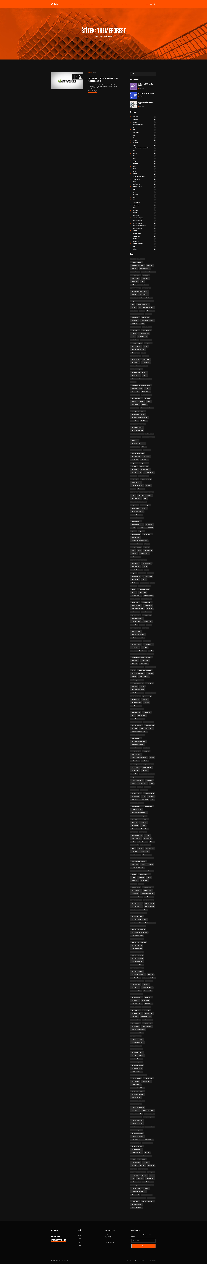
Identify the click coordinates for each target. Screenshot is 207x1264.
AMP (143, 281)
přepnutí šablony (147, 696)
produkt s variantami (136, 702)
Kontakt (124, 4)
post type (134, 676)
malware (150, 573)
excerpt (147, 388)
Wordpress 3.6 (135, 987)
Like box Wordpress (146, 563)
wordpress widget (147, 1143)
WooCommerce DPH (136, 922)
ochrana (145, 628)
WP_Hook (142, 1165)
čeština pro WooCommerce (147, 320)
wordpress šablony (136, 1104)
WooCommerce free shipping (138, 929)
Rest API (146, 747)
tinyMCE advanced (136, 838)
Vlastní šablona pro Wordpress (138, 861)
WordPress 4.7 (145, 1000)
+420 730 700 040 (109, 1243)
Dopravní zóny (146, 359)
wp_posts (134, 1172)
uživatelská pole (150, 848)
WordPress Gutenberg (137, 1058)
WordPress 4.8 (148, 1003)
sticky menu (151, 796)
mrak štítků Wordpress (144, 589)
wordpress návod (148, 1078)
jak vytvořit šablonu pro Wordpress (139, 540)
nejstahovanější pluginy (137, 618)
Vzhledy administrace (144, 874)
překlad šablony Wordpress (138, 689)
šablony (152, 757)
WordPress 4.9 (146, 1007)
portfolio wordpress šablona (145, 670)
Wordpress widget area (137, 1146)
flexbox (148, 401)
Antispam (145, 284)
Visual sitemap (146, 854)
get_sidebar (134, 469)
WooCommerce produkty (137, 955)
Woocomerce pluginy (136, 896)
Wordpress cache (147, 1019)
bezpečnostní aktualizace (137, 301)
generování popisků (136, 450)
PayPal (133, 650)
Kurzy (144, 155)
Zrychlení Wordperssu (136, 1204)
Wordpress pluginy (144, 233)
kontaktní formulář (144, 553)
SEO (151, 764)
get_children (144, 459)
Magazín (144, 158)
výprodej (134, 874)
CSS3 (133, 336)
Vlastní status (135, 864)
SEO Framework (135, 767)
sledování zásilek (143, 783)
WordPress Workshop (136, 1149)
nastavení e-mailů (146, 599)
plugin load (134, 663)
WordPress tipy (144, 241)
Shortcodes (144, 194)
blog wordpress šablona (143, 304)
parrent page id (135, 647)
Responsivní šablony (144, 186)
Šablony (144, 192)
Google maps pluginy (146, 479)
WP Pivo (147, 1152)
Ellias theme (147, 378)
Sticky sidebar (135, 799)
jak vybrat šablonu (136, 534)
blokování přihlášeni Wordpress (146, 307)
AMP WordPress (135, 284)
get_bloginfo (147, 456)
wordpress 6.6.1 (148, 1013)
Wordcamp (150, 974)
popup (133, 670)
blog (133, 304)
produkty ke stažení (136, 705)
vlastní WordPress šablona (138, 867)
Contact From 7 (135, 330)
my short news (143, 592)
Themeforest (143, 822)
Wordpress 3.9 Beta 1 (136, 994)
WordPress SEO (144, 238)
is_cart (133, 527)
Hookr (133, 495)
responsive (134, 728)
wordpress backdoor (146, 1016)
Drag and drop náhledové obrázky (139, 365)
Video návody (144, 210)
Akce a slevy (144, 117)
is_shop (133, 531)
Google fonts (134, 479)
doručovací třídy (135, 362)
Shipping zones (135, 770)
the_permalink (144, 819)
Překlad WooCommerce (137, 692)
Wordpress (144, 231)
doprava (145, 356)
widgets (133, 883)
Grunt (133, 488)
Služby (82, 4)
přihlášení (145, 699)
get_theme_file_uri (149, 472)
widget (149, 877)
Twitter (151, 841)
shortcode (134, 773)
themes (143, 825)
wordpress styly (149, 1126)
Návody (144, 161)
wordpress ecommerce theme (138, 1029)
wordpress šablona (136, 1097)
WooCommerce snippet (137, 968)
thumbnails (142, 832)
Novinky (144, 166)
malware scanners (136, 576)
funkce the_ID (135, 440)
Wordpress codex (147, 1023)
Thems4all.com (144, 828)
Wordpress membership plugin (138, 1075)
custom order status (146, 339)
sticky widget (145, 799)
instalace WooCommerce (137, 511)
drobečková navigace (136, 369)
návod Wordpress (147, 611)
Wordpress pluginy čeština (137, 1087)
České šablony (144, 132)
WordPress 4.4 (148, 997)
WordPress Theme (136, 1139)
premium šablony (135, 696)
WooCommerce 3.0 (149, 903)
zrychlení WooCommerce (148, 1201)
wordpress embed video (137, 1032)
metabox (134, 586)
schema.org (134, 764)
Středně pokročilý (144, 202)
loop (146, 569)
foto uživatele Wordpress (146, 407)
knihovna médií (148, 550)
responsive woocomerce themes (139, 731)
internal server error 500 (137, 524)
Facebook (129, 1260)
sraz (144, 796)
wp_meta (134, 1168)
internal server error (136, 521)
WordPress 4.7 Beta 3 (136, 1003)
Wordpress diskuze (147, 1026)
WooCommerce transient (137, 971)
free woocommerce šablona (138, 424)
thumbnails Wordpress (137, 835)
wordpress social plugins (137, 1120)
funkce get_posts (135, 437)
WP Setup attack (135, 1155)
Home (97, 36)
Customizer (148, 343)
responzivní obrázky (136, 747)
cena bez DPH (145, 317)
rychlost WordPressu (136, 754)
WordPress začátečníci (144, 243)
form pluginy (134, 407)
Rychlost (144, 189)
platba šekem (135, 660)
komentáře (134, 553)
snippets (148, 786)
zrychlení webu (135, 1201)
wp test (133, 1159)
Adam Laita (149, 265)
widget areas (134, 880)
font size (144, 404)
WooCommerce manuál (144, 220)
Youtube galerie (150, 1178)
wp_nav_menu (143, 1168)
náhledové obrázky (136, 595)
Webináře (144, 212)
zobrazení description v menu (138, 1198)
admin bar (134, 268)
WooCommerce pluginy (144, 223)
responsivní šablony (136, 738)
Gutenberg (140, 488)
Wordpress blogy (135, 1019)
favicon (141, 401)
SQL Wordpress (135, 796)
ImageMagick (135, 505)
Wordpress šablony (144, 236)
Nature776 (149, 608)
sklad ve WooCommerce (137, 780)
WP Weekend (142, 1159)
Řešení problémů (144, 184)
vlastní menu (150, 858)
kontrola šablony (135, 556)
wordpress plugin (146, 1081)
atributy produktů (135, 288)
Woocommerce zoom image (138, 974)
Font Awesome (135, 404)
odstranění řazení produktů (138, 637)
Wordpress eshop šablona (137, 1042)
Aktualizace (144, 119)
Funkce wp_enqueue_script (138, 443)
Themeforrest (135, 825)
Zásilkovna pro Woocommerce (138, 1191)
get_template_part (145, 469)
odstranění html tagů (136, 631)
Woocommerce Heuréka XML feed (139, 932)
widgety (141, 883)
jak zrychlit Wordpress (136, 543)
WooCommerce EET (149, 922)
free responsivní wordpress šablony (139, 417)
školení (133, 783)
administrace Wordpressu (148, 271)
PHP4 (151, 650)
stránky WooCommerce (137, 803)
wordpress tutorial (136, 1143)
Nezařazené (144, 163)
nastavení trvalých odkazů (137, 608)
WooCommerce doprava (144, 218)
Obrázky (144, 168)
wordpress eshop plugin (137, 1039)
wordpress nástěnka (136, 1078)
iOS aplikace (149, 524)
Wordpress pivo (135, 1081)
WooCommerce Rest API (137, 958)
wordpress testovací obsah (138, 1136)
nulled (142, 624)
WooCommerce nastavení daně (139, 942)
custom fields (135, 339)
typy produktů (135, 845)
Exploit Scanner (145, 391)
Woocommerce (144, 215)
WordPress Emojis (136, 1036)
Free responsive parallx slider (138, 414)
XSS (133, 1178)
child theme (134, 323)
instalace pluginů (145, 505)
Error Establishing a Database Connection (141, 385)
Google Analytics (143, 475)
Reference (101, 4)
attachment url (146, 288)
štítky (153, 799)
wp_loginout (151, 1165)
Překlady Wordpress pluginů (144, 176)
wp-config (144, 1175)
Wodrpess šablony (148, 887)
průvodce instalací (136, 712)
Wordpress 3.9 (147, 990)
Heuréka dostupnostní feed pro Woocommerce (142, 492)
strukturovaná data (148, 806)
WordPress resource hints (137, 1094)
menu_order (144, 582)
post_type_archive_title (137, 679)
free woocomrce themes (137, 427)
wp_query (142, 1172)
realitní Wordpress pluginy (137, 718)
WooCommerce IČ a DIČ (137, 935)
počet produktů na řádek (137, 667)
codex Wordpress (135, 327)
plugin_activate (144, 663)
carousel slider (135, 317)
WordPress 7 (134, 1016)
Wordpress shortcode (136, 1113)
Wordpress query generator (138, 1091)
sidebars (151, 773)
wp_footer (146, 1162)
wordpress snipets (149, 1113)
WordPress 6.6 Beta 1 (136, 1013)
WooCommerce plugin (137, 948)
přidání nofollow (135, 699)
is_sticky (141, 531)
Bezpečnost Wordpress (146, 297)
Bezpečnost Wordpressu (144, 124)
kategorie (147, 547)
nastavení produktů (136, 605)
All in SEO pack (135, 278)
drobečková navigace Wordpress (139, 372)
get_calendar (135, 459)
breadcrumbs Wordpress (137, 314)
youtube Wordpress (148, 1181)
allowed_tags (135, 281)
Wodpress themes (136, 887)
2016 (133, 259)
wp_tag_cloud (135, 1175)
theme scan (134, 822)
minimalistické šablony (145, 586)
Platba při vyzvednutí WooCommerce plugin (141, 657)
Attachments (144, 122)
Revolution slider (135, 751)
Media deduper (135, 579)
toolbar (133, 841)
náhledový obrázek (148, 595)
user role (140, 848)
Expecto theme (135, 391)
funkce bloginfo (149, 433)
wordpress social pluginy (137, 1123)
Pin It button (134, 654)
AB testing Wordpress (136, 262)
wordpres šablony (136, 984)
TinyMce (147, 835)
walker (133, 877)
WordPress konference (137, 1068)
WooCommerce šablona (137, 961)
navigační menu (135, 611)
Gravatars (148, 485)
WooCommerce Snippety (144, 228)
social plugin (134, 790)
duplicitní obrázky (135, 375)
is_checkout (141, 527)
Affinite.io (54, 4)
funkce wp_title (135, 446)
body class (134, 310)
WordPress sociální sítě (137, 1126)
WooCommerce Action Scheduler (139, 909)
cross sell (134, 333)
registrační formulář (149, 725)
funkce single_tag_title (148, 437)
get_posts (134, 466)
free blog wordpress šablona (138, 411)
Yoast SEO (140, 1178)
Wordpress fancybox (136, 1045)
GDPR (143, 446)
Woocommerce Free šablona (138, 926)
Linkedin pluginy (135, 566)
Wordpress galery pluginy (137, 1055)
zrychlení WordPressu (136, 1207)
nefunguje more (147, 615)
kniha (139, 550)
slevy (152, 783)
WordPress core (135, 1026)
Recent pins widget (136, 722)
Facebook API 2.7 (146, 395)
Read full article (91, 90)
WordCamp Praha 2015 (137, 981)
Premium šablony (144, 179)
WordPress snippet (136, 1117)
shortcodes (142, 773)
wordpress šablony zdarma (138, 1107)
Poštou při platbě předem (137, 683)
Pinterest (143, 654)
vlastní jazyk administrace (137, 858)
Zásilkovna (146, 1188)
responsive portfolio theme (146, 728)
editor (145, 375)
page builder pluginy (136, 644)
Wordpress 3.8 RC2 (136, 990)
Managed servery (152, 1260)
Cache (144, 129)
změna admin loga (147, 1194)
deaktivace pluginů (136, 346)
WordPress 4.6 (135, 1000)
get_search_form (144, 466)
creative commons (147, 330)
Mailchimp (142, 573)
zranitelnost (151, 1198)
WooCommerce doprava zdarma (139, 919)
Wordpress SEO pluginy (148, 1110)
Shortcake (145, 770)
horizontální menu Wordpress (145, 495)
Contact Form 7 (147, 327)
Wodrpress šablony (136, 890)
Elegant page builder (136, 378)
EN (151, 4)
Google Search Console (137, 485)
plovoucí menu (145, 660)
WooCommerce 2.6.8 (136, 903)
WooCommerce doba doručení (138, 913)
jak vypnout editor (148, 534)
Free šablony (144, 142)
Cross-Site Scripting (144, 333)
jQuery (144, 150)
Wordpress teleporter (136, 1130)
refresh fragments (148, 722)
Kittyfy (133, 550)
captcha (148, 314)
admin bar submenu (144, 268)
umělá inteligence (146, 845)
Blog (116, 4)
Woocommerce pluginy (137, 951)
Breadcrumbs (150, 310)
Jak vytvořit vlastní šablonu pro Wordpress (144, 148)
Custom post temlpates (137, 343)
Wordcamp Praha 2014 (149, 977)
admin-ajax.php (135, 271)
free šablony (144, 420)
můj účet (134, 592)
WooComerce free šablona (147, 893)
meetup (144, 579)
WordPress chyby (135, 1023)
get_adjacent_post (136, 456)
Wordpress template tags (137, 1133)
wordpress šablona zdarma (138, 1100)
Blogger (133, 307)
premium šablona (150, 692)
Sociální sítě (144, 790)
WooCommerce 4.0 (149, 906)
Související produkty (149, 793)
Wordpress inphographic (137, 1065)
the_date (144, 815)
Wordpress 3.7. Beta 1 (147, 987)
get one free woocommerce (138, 453)
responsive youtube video (137, 735)
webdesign (141, 877)
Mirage (133, 589)
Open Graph (147, 641)
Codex (144, 135)
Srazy (144, 199)
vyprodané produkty (148, 871)
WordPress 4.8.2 (135, 1007)
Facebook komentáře (136, 398)
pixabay (150, 654)
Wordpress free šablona (137, 1052)
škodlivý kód (149, 780)
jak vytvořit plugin (135, 537)
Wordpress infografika (136, 1062)
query (133, 715)
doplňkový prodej (135, 356)
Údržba (144, 207)
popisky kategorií (150, 667)
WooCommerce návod (137, 945)
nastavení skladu (148, 605)
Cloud (91, 4)
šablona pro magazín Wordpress (139, 757)
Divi (143, 352)
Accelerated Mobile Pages (137, 265)
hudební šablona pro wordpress (139, 501)
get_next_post (144, 463)
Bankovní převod (143, 294)
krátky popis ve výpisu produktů (139, 560)
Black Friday (149, 301)
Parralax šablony (148, 644)
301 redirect (140, 259)
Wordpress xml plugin (136, 1152)
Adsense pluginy (135, 275)
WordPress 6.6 (146, 1010)
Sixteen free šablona (147, 777)
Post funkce (144, 174)
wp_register (151, 1172)
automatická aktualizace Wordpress (139, 291)
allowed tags (145, 278)
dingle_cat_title (135, 352)
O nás (109, 4)
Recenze (144, 181)
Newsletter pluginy (136, 621)
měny (152, 582)
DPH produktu (146, 362)
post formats (150, 673)
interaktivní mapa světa (137, 518)
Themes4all (134, 828)
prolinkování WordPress (137, 709)
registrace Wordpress (136, 725)
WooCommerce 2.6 (148, 900)
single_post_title (135, 777)
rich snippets (146, 751)
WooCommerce (148, 896)
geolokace (147, 450)
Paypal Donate (142, 650)
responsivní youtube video (137, 744)
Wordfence (148, 981)
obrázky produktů (135, 628)
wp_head (134, 1165)
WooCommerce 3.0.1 (136, 906)
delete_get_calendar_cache (138, 349)
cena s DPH (134, 320)
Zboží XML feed (135, 1194)
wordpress (146, 984)
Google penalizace (136, 482)
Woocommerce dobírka (137, 916)
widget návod (144, 880)
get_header (134, 463)
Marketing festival (148, 576)
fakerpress (147, 398)
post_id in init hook (144, 676)
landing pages (135, 563)
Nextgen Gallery (147, 621)
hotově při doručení (136, 498)
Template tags (144, 205)
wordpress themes (148, 1139)
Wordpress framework (136, 1049)
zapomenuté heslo (136, 1188)
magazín (134, 573)
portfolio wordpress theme (137, 673)
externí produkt (135, 395)
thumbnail (134, 832)
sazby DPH (145, 760)
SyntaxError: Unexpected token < (139, 812)
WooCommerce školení (137, 964)
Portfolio (144, 171)
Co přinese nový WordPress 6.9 (146, 93)
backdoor (134, 294)
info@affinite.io (58, 1239)
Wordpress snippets (148, 1117)
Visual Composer (135, 854)
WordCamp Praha (136, 977)
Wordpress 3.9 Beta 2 (136, 997)
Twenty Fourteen (142, 841)
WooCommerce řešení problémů (144, 225)
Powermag (134, 686)
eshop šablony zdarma (137, 388)
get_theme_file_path (136, 472)
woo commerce (147, 890)
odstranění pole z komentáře (138, 634)
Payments (145, 647)
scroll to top (143, 764)
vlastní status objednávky (147, 864)
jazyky (146, 543)
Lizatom (145, 566)
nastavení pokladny (146, 602)
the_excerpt (134, 819)
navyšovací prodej (136, 615)
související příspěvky (136, 793)
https (145, 498)
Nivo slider (134, 624)
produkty (147, 702)
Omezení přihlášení (136, 641)
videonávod (134, 851)
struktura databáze (136, 806)
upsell (133, 848)
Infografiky (144, 145)
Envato (133, 382)
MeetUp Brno (135, 582)
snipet (133, 786)
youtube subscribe (136, 1181)
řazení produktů (141, 715)
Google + (134, 475)
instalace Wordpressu (136, 514)
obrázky (149, 624)
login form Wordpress (136, 569)
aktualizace (145, 275)
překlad (142, 686)
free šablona (134, 420)
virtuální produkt (144, 851)
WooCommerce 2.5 (136, 900)
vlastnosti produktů (136, 871)
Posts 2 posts (150, 683)
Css (144, 137)
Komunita (90, 72)
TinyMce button (147, 838)
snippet (140, 786)
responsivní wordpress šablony (138, 741)
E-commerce (144, 140)
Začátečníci (144, 249)
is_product (150, 527)
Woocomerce (135, 893)
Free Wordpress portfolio (137, 430)
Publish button (147, 712)
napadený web (135, 599)
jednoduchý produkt (136, 547)
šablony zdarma (135, 760)
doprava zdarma (135, 359)
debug (145, 346)
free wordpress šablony (137, 433)
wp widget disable (136, 1162)
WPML (144, 246)
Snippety (144, 197)
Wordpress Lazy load (136, 1071)
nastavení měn (135, 602)
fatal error (134, 401)
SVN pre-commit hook (136, 809)
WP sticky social (146, 1155)
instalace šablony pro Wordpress (139, 508)
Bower (142, 310)
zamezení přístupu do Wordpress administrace (142, 1185)
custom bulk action (142, 336)
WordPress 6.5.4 (135, 1010)
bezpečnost (134, 297)
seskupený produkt (147, 767)
